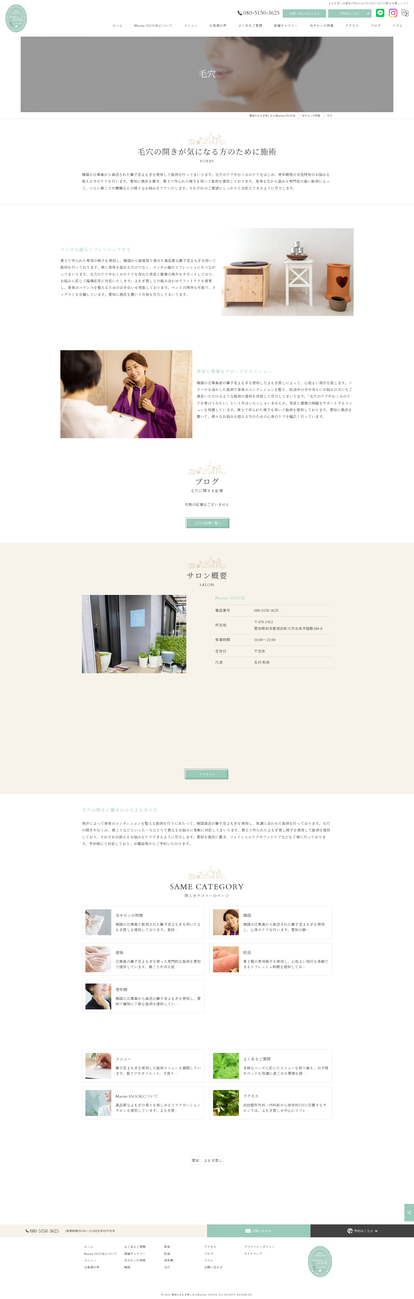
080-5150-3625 (266, 610)
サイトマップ (253, 1254)
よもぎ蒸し (213, 1160)
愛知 (195, 1160)
